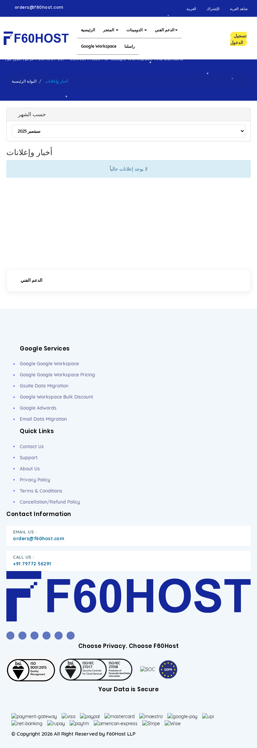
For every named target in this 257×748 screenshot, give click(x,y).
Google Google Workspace (49, 364)
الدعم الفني (164, 29)
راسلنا (129, 46)
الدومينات (135, 29)
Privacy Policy (35, 480)
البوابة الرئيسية (24, 81)
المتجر (109, 29)
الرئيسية (88, 29)
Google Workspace (98, 46)
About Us (30, 469)
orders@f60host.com (39, 7)
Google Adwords (38, 408)
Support (28, 458)
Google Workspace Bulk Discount (56, 397)
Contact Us (32, 446)
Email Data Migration (43, 419)
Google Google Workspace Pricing (57, 375)
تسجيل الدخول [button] (238, 39)
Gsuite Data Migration (44, 386)
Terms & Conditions (41, 491)
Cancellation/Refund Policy (50, 502)
